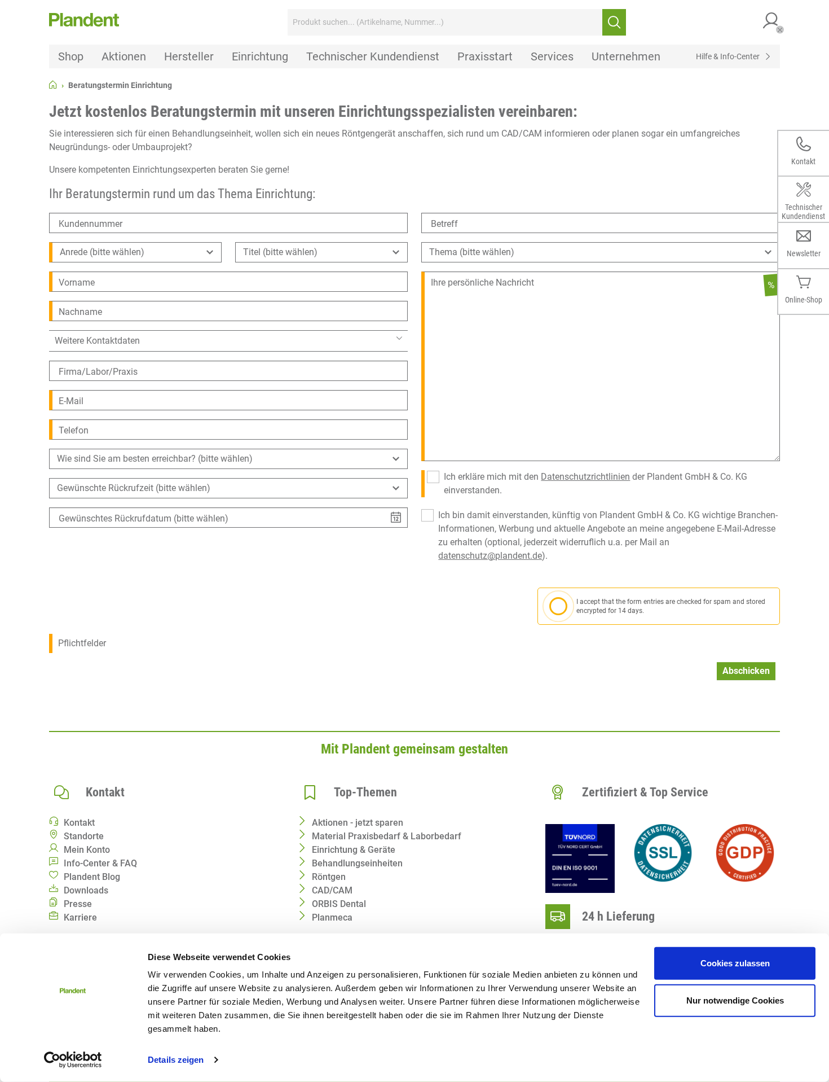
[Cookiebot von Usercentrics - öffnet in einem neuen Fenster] (73, 1060)
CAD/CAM (332, 890)
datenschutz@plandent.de (490, 555)
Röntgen (329, 876)
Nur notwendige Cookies (735, 1000)
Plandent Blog (92, 876)
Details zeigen (176, 1060)
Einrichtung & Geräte (353, 849)
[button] (771, 22)
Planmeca (332, 917)
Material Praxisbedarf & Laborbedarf (386, 836)
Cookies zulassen (735, 963)
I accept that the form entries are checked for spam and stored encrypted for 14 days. (670, 606)
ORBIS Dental (339, 904)
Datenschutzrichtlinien (585, 476)
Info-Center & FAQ (100, 863)
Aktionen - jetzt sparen (357, 822)
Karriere (80, 917)
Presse (78, 904)
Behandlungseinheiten (357, 863)
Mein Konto (87, 849)
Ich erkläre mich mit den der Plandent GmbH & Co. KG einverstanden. (595, 483)
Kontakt (79, 822)
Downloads (86, 890)
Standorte (84, 836)
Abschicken (746, 670)
